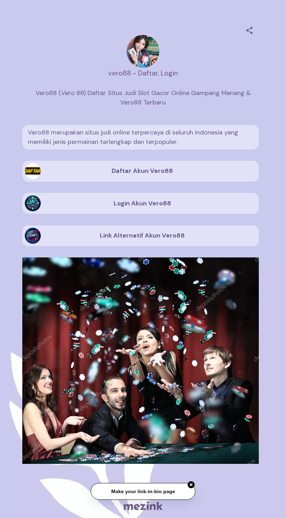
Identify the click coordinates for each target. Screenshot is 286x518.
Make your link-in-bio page (143, 492)
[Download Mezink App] (143, 505)
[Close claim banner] (191, 485)
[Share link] (249, 29)
